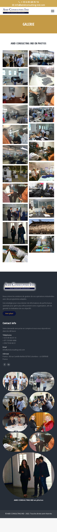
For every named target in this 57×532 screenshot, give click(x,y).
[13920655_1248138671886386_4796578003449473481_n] (41, 226)
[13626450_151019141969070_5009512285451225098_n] (15, 58)
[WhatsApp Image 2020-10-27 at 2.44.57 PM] (41, 244)
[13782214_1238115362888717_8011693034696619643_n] (15, 193)
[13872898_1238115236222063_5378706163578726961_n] (41, 208)
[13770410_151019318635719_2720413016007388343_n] (15, 173)
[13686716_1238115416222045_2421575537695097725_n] (15, 114)
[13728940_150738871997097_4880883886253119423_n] (41, 114)
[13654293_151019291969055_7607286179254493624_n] (15, 95)
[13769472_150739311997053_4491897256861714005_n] (41, 171)
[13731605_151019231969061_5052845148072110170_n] (41, 132)
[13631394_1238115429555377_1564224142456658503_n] (41, 76)
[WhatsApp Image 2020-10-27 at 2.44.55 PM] (15, 233)
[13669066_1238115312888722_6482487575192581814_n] (41, 96)
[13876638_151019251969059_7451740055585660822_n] (15, 212)
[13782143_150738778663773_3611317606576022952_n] (41, 189)
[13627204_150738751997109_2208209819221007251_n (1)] (41, 57)
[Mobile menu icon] (52, 11)
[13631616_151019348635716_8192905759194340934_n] (15, 76)
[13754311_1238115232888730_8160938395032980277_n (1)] (41, 151)
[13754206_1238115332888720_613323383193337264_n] (15, 134)
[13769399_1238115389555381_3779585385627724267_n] (15, 154)
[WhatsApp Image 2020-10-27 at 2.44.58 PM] (15, 253)
